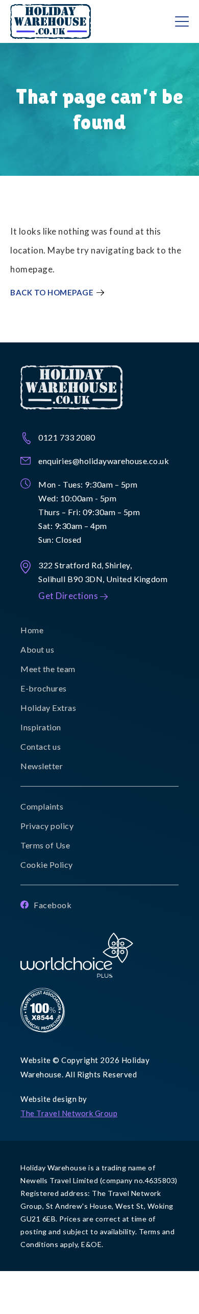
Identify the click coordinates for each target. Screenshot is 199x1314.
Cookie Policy (46, 864)
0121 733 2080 (66, 437)
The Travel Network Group (68, 1113)
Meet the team (48, 669)
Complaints (41, 806)
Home (31, 630)
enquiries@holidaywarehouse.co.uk (103, 461)
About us (37, 649)
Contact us (40, 746)
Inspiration (40, 727)
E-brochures (43, 688)
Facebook (52, 905)
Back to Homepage (51, 292)
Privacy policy (46, 826)
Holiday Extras (48, 707)
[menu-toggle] (182, 21)
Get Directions (68, 595)
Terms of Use (45, 845)
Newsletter (41, 766)
